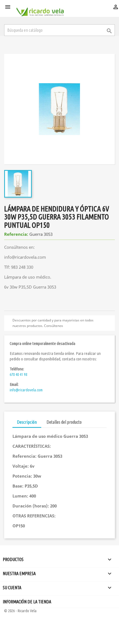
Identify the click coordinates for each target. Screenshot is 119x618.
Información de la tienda (27, 601)
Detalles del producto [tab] (64, 422)
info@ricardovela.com (26, 389)
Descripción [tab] (27, 422)
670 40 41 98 (18, 374)
